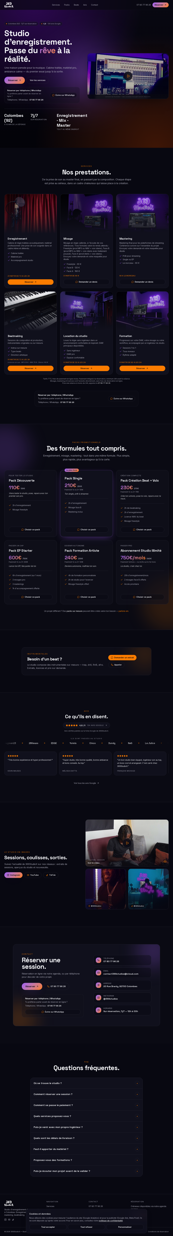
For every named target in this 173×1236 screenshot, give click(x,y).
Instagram (15, 875)
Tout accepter (48, 1227)
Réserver (159, 5)
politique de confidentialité (111, 1220)
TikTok (52, 875)
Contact (94, 5)
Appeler (118, 665)
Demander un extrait (124, 657)
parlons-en (123, 611)
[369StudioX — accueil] (8, 5)
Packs (67, 5)
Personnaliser (125, 1227)
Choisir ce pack (32, 529)
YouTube (34, 875)
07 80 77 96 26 (144, 5)
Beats (76, 5)
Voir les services (37, 80)
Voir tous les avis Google (85, 783)
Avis (85, 5)
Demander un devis (88, 282)
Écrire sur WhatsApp (65, 95)
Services (56, 5)
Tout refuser (86, 1227)
